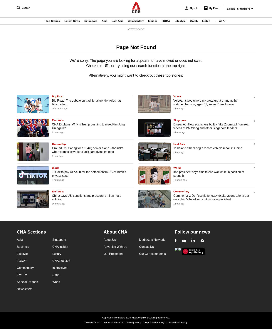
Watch (194, 20)
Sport (55, 274)
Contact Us (146, 246)
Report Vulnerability (154, 322)
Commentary (136, 20)
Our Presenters (113, 253)
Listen (206, 20)
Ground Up (59, 143)
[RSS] (202, 241)
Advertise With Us (115, 246)
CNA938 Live (61, 260)
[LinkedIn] (193, 241)
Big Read (57, 96)
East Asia (117, 20)
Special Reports (27, 281)
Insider (152, 20)
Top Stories (53, 20)
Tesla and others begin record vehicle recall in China (207, 148)
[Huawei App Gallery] (193, 251)
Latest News (72, 20)
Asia (104, 20)
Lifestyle (180, 20)
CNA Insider (60, 246)
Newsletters (24, 289)
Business (23, 246)
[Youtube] (184, 241)
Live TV (22, 274)
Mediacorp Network (152, 239)
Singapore (90, 20)
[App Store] (179, 251)
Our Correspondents (152, 253)
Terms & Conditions (113, 322)
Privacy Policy (134, 322)
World (55, 167)
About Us (110, 239)
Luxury (56, 253)
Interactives (59, 267)
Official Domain (92, 322)
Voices (177, 96)
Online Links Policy (177, 322)
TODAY (165, 20)
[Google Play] (176, 251)
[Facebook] (176, 241)
